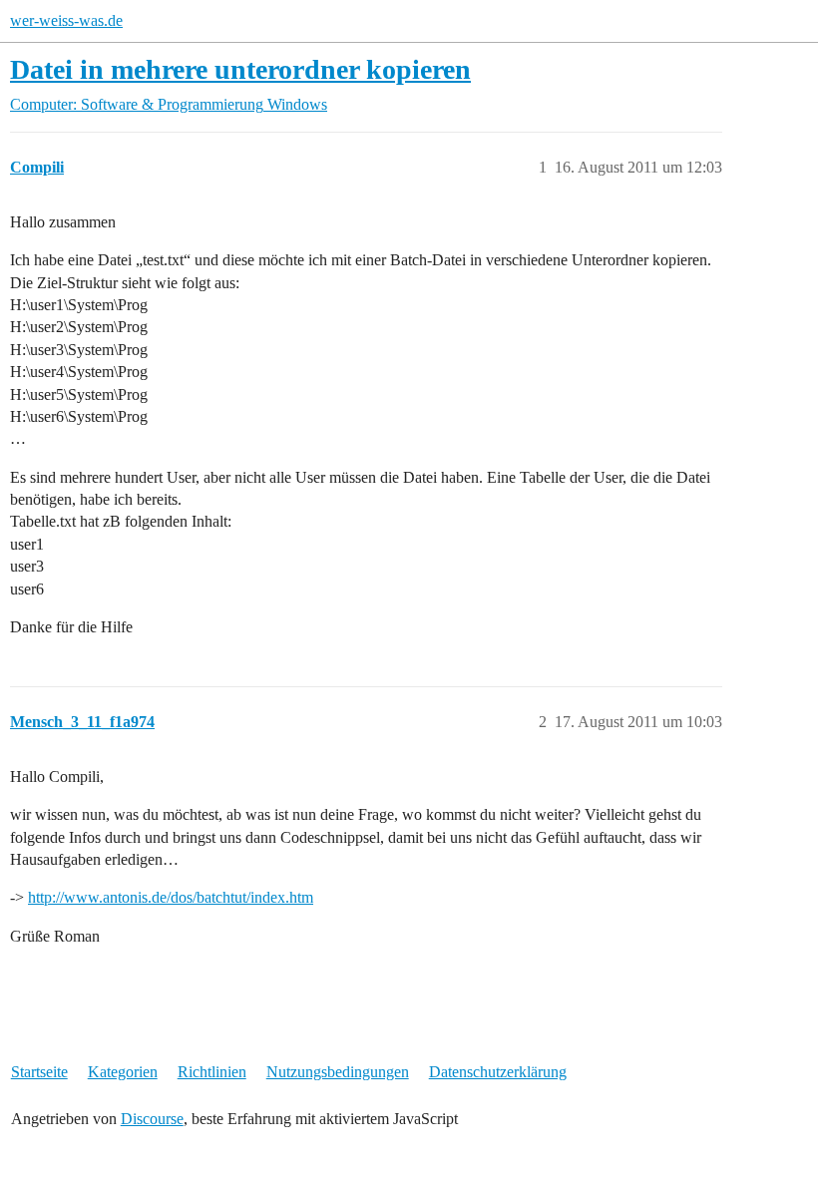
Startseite (39, 1071)
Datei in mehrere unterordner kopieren (240, 69)
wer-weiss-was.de (66, 20)
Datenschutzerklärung (498, 1071)
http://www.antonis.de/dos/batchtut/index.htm (170, 897)
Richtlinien (212, 1071)
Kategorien (123, 1071)
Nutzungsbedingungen (337, 1071)
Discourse (152, 1118)
